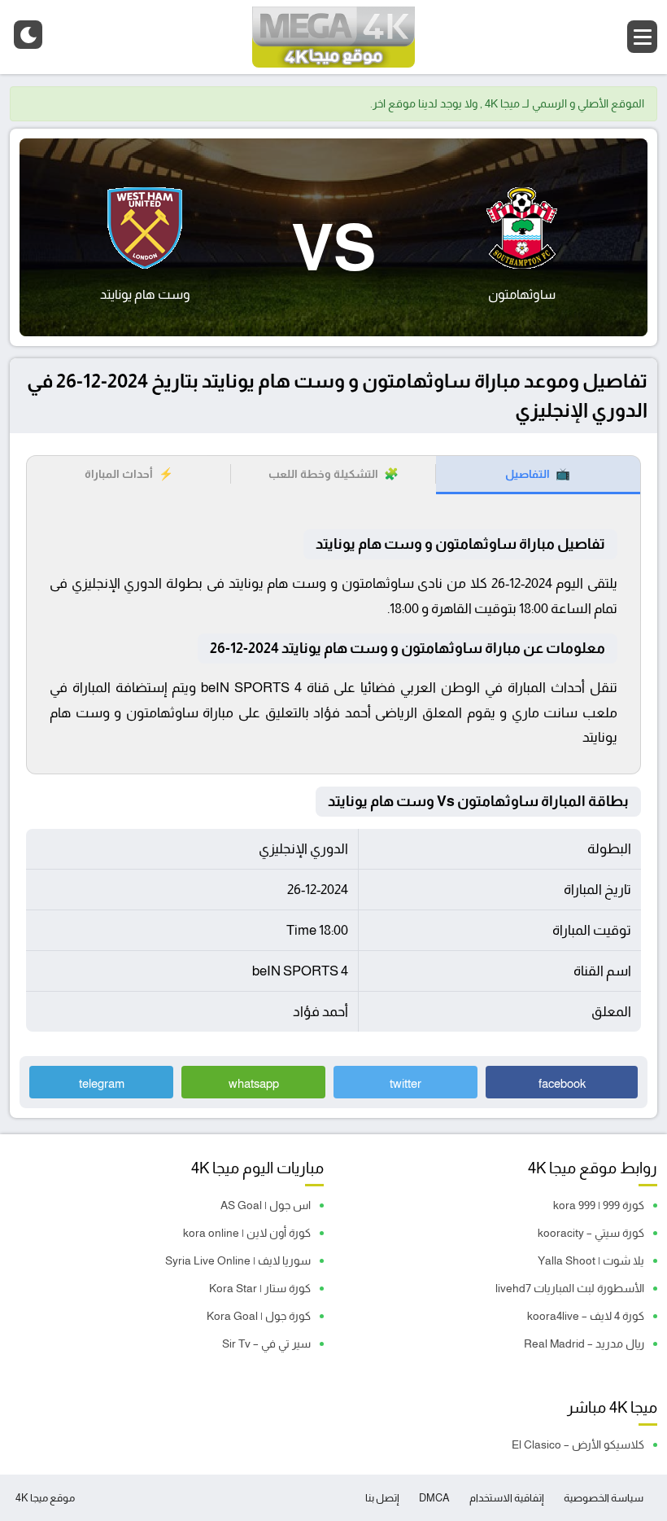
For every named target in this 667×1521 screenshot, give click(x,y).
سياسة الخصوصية (603, 1498)
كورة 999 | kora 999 (598, 1205)
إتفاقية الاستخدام (506, 1498)
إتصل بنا (382, 1498)
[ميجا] (333, 37)
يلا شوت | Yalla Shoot (591, 1260)
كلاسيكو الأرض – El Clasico (578, 1444)
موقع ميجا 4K (45, 1498)
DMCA (434, 1498)
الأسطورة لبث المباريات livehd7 (569, 1288)
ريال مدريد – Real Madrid (584, 1343)
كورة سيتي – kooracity (591, 1232)
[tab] (538, 475)
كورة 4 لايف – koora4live (585, 1315)
